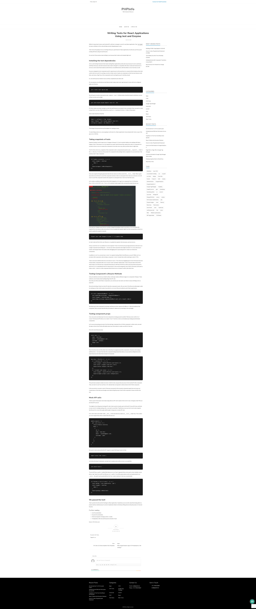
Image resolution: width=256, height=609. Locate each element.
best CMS (155, 171)
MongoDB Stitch (150, 197)
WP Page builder (150, 215)
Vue (157, 210)
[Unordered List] (106, 565)
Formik (148, 178)
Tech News (148, 116)
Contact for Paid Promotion (159, 1)
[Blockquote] (108, 565)
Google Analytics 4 (151, 184)
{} (113, 564)
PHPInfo (128, 9)
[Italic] (99, 565)
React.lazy (149, 205)
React (147, 114)
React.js (162, 202)
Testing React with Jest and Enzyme (100, 518)
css (95, 537)
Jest (90, 63)
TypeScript (160, 207)
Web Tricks (148, 119)
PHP (147, 111)
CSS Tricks (96, 534)
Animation (149, 171)
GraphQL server (150, 189)
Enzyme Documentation (97, 514)
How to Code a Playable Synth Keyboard (155, 51)
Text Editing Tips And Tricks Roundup (154, 55)
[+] (115, 564)
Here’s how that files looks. (128, 177)
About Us (126, 26)
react (157, 202)
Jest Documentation (96, 512)
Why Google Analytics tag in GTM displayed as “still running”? (129, 545)
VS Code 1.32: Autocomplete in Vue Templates (104, 544)
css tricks (149, 176)
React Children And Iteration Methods (154, 140)
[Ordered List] (104, 565)
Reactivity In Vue (150, 161)
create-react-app (119, 82)
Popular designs (150, 202)
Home (120, 26)
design (154, 176)
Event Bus (160, 176)
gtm (157, 189)
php (161, 199)
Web (148, 212)
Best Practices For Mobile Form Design (155, 64)
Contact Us (134, 26)
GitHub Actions (150, 181)
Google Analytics (159, 181)
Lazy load (149, 194)
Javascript (148, 106)
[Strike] (103, 565)
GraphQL (160, 186)
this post (93, 410)
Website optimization (155, 212)
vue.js (161, 210)
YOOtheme (158, 215)
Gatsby (163, 178)
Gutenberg (162, 189)
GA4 (159, 178)
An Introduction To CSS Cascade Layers (155, 128)
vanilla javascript (150, 210)
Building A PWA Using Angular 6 (153, 48)
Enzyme (91, 71)
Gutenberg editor (150, 192)
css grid (163, 173)
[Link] (112, 565)
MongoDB (155, 194)
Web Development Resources (128, 11)
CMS (147, 98)
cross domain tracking (151, 173)
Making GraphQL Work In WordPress (154, 159)
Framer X (154, 178)
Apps (147, 95)
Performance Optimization (153, 199)
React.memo (156, 205)
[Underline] (101, 565)
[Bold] (97, 565)
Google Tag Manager (151, 103)
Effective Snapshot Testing (98, 516)
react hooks (149, 207)
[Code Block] (110, 565)
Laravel (147, 108)
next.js (157, 197)
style (155, 207)
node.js (163, 197)
